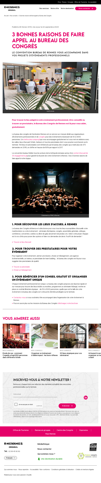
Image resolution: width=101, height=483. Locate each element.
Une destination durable (51, 459)
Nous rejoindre (23, 469)
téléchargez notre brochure (68, 303)
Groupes (70, 2)
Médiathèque (43, 444)
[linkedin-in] (86, 398)
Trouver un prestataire (22, 267)
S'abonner (66, 406)
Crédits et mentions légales (85, 469)
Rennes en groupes (42, 430)
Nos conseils (13, 15)
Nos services (44, 8)
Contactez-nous (20, 297)
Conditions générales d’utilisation (62, 469)
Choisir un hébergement (22, 270)
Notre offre (55, 8)
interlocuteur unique (30, 139)
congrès (42, 137)
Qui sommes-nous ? (46, 454)
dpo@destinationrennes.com (39, 415)
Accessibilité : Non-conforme (40, 469)
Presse (64, 2)
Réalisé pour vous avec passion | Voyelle (17, 475)
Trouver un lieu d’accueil (22, 242)
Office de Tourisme (80, 2)
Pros (59, 2)
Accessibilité (92, 2)
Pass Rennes (50, 434)
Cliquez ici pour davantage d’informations (31, 416)
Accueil (6, 15)
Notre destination (67, 8)
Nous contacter (84, 8)
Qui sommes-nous (10, 469)
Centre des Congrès (65, 430)
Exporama (83, 430)
